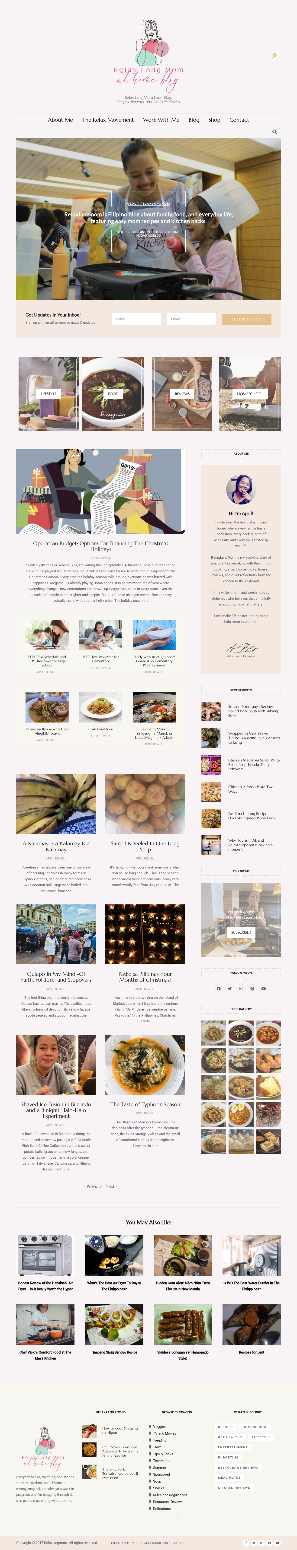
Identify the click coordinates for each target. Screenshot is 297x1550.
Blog (194, 120)
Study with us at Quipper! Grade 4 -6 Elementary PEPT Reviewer (154, 661)
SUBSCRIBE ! (241, 932)
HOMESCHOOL (250, 393)
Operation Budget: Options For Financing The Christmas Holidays (100, 546)
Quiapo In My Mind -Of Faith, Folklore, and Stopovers (56, 977)
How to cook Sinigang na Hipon (120, 1430)
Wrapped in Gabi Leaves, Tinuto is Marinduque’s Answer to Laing (254, 737)
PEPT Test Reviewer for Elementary (101, 659)
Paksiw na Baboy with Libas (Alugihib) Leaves (47, 731)
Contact (239, 120)
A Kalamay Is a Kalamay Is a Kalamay (56, 846)
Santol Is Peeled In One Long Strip (145, 846)
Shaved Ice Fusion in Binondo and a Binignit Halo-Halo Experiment (56, 1110)
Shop (214, 120)
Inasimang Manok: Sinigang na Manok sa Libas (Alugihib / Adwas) (154, 733)
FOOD (113, 393)
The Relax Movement (108, 120)
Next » (112, 1186)
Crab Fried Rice (100, 729)
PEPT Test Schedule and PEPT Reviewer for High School (47, 661)
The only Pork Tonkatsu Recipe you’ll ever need (120, 1473)
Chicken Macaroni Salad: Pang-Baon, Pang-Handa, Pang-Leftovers (254, 764)
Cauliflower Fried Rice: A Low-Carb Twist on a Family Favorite (120, 1451)
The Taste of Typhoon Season (145, 1104)
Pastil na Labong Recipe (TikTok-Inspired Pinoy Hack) (252, 815)
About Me (60, 120)
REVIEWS (182, 393)
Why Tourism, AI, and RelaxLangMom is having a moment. (250, 844)
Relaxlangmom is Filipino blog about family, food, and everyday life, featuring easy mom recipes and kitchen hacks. (148, 217)
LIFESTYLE (49, 393)
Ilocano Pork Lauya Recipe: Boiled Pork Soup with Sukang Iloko (253, 711)
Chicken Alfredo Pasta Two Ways (251, 788)
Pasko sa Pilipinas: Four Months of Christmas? (145, 977)
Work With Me (161, 120)
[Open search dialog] (275, 132)
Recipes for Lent (251, 1352)
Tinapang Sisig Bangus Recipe (114, 1352)
